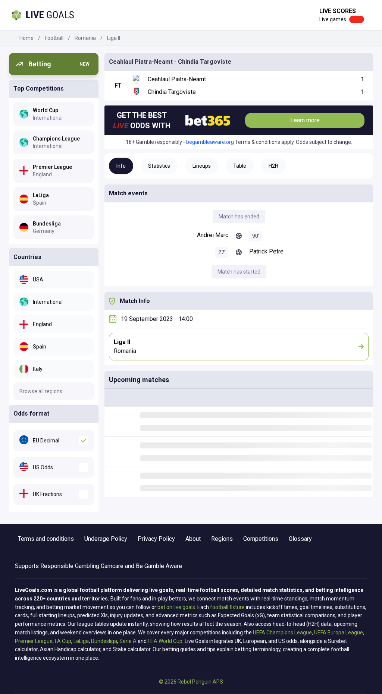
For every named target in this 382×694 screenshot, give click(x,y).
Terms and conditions (46, 538)
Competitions (260, 538)
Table (239, 166)
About (193, 538)
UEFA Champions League (282, 632)
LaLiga (81, 641)
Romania (85, 38)
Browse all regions (40, 391)
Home (26, 38)
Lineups (201, 166)
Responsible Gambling (69, 566)
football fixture (227, 607)
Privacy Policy (156, 538)
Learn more (305, 120)
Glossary (300, 538)
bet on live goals (176, 607)
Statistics (159, 166)
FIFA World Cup (165, 641)
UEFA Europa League (338, 632)
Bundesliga (104, 641)
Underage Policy (105, 538)
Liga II (113, 38)
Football (54, 38)
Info (121, 166)
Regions (222, 538)
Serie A (128, 641)
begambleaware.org (210, 142)
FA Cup (63, 641)
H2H (273, 166)
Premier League (34, 641)
